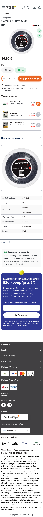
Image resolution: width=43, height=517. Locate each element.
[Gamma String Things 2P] (5, 104)
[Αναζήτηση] (23, 7)
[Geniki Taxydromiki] (13, 387)
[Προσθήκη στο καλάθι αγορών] (38, 104)
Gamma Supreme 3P (17, 115)
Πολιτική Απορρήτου (21, 325)
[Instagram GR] (9, 405)
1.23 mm (8, 71)
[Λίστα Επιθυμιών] (29, 7)
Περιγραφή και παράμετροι (13, 138)
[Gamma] (37, 25)
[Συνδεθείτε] (34, 7)
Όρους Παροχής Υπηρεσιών (15, 323)
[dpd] (5, 387)
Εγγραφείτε (23, 315)
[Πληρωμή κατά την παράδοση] (30, 373)
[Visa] (13, 373)
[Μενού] (3, 7)
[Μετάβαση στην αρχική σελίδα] (11, 7)
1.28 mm (20, 70)
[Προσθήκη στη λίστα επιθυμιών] (39, 30)
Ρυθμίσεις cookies (3, 394)
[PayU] (5, 373)
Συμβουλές (6, 242)
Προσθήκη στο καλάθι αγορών (30, 78)
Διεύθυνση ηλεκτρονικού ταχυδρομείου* (19, 303)
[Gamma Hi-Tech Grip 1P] (5, 125)
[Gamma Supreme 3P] (5, 114)
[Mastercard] (22, 373)
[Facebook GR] (3, 405)
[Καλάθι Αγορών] (40, 7)
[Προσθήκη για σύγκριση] (39, 36)
